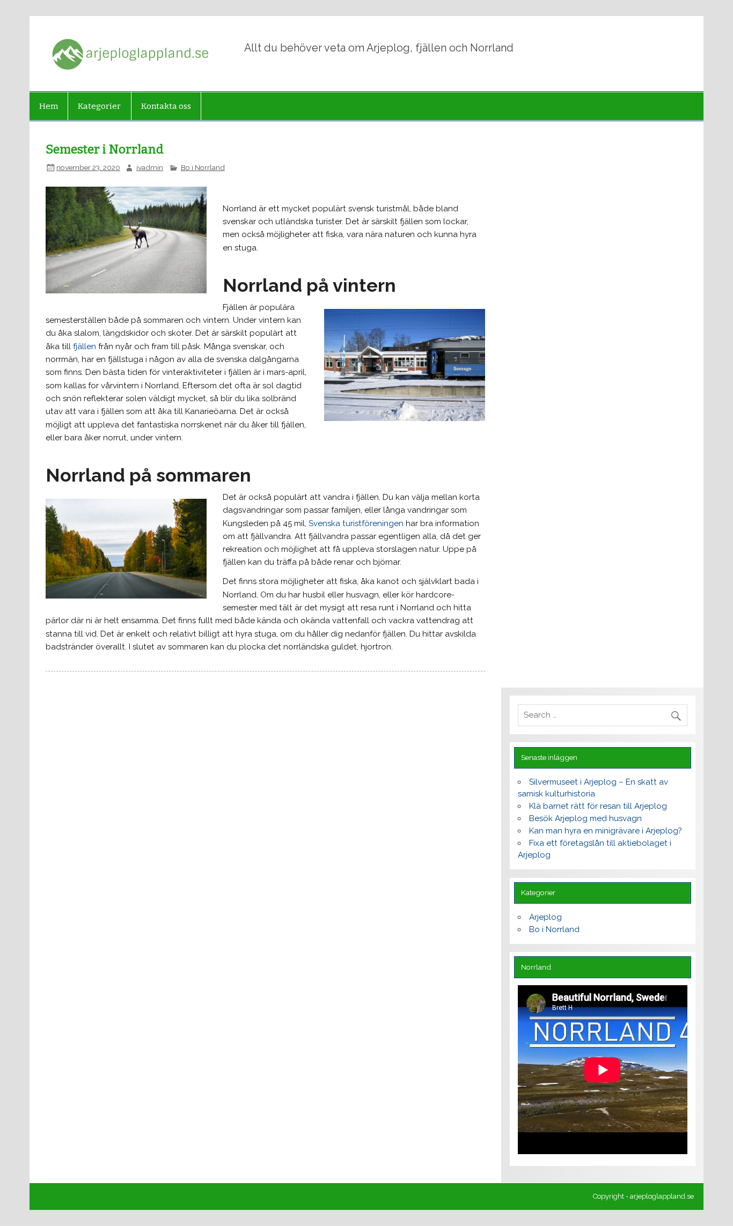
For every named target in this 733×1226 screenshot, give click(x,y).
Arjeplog (545, 917)
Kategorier (99, 106)
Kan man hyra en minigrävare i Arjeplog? (605, 831)
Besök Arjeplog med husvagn (585, 818)
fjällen (84, 346)
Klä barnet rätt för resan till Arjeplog (598, 806)
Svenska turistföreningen (356, 523)
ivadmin (149, 167)
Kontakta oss (166, 106)
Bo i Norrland (203, 167)
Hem (48, 106)
